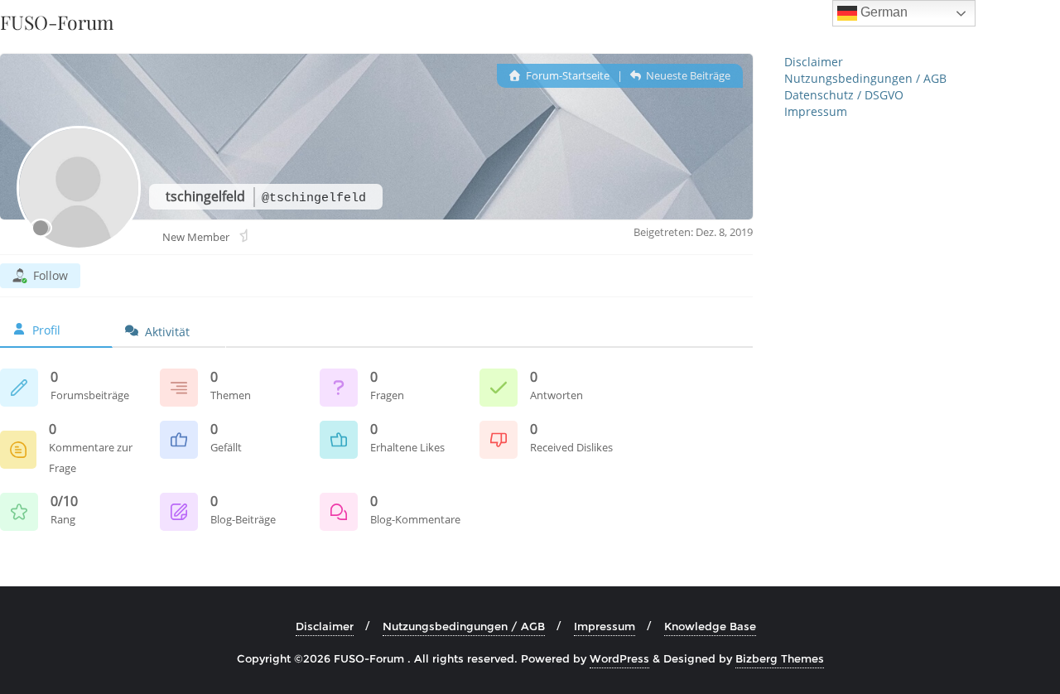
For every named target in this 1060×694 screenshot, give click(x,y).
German (882, 12)
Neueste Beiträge (686, 75)
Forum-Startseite (566, 75)
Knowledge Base (710, 626)
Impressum (815, 111)
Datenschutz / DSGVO (843, 95)
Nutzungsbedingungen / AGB (865, 78)
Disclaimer (813, 62)
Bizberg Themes (779, 658)
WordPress (619, 658)
